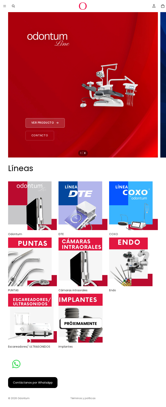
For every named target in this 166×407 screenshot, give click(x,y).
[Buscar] (13, 6)
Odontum (24, 398)
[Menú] (4, 6)
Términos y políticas (83, 398)
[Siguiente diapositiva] (159, 84)
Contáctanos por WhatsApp (33, 383)
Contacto (39, 135)
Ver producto (42, 122)
